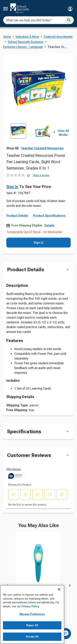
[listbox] (30, 138)
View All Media (63, 133)
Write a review (41, 175)
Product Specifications (49, 215)
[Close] (59, 589)
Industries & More (27, 37)
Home (7, 37)
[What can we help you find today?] (69, 20)
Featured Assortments (58, 37)
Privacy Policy (30, 606)
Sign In (12, 186)
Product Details (17, 215)
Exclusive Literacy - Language (23, 47)
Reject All (32, 625)
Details (49, 225)
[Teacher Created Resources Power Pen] (38, 566)
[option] (18, 138)
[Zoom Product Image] (64, 77)
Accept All (32, 636)
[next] (54, 133)
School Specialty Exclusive (25, 42)
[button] (70, 8)
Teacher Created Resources (42, 148)
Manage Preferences (32, 614)
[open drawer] (5, 8)
